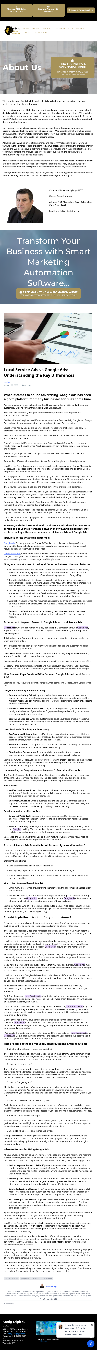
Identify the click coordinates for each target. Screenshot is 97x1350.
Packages (59, 28)
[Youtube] (55, 1299)
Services (47, 28)
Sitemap (43, 1341)
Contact (27, 32)
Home (26, 28)
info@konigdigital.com (17, 1334)
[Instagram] (51, 1299)
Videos (80, 28)
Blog (71, 28)
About (35, 28)
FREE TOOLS (41, 32)
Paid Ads (7, 382)
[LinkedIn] (48, 1299)
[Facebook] (40, 1299)
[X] (44, 1299)
